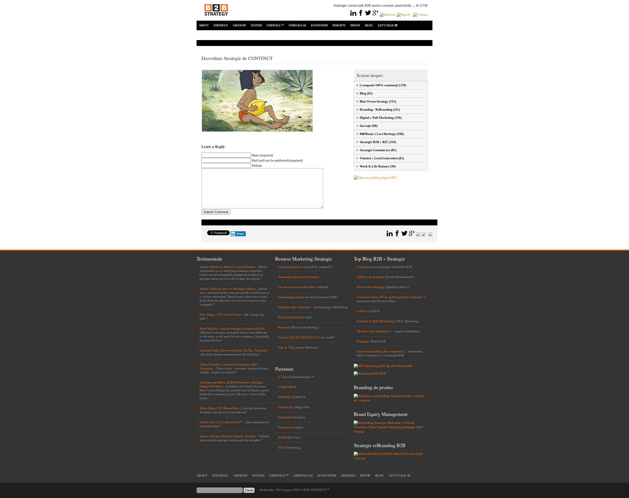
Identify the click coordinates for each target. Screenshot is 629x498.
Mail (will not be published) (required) (277, 160)
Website (257, 165)
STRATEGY (221, 25)
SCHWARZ (285, 437)
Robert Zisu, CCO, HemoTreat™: (222, 422)
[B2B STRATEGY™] (216, 18)
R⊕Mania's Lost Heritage (378, 134)
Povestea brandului (291, 317)
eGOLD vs (364, 311)
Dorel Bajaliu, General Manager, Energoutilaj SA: (232, 328)
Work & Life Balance (374, 166)
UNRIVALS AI (297, 25)
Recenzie (284, 327)
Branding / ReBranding (376, 109)
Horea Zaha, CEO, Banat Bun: (219, 408)
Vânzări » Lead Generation (379, 158)
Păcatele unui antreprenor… (375, 331)
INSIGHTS (338, 25)
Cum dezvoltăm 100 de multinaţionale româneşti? (390, 297)
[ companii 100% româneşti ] (380, 85)
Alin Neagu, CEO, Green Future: (221, 314)
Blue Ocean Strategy (374, 101)
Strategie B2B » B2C (374, 142)
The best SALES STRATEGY (297, 337)
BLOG (369, 25)
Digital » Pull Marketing (377, 117)
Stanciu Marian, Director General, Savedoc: (228, 436)
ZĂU (281, 447)
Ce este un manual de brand (296, 287)
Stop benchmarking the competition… (382, 351)
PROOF (355, 25)
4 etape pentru (366, 267)
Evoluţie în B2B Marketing (375, 321)
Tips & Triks (286, 347)
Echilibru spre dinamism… (296, 307)
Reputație (363, 341)
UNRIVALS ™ (275, 25)
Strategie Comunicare (375, 150)
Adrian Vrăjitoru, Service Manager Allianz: (228, 289)
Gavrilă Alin (286, 407)
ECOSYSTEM (319, 25)
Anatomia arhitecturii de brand (298, 277)
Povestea (284, 427)
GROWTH (239, 25)
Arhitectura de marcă (370, 277)
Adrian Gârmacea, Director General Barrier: (228, 267)
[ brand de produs (289, 267)
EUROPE (284, 397)
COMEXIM (286, 387)
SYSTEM (256, 25)
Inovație (365, 126)
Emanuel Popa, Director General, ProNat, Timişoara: (234, 350)
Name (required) (262, 155)
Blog (363, 93)
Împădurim (285, 417)
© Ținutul (284, 377)
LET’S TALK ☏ (388, 25)
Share (240, 233)
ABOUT (204, 25)
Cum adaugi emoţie (291, 297)
